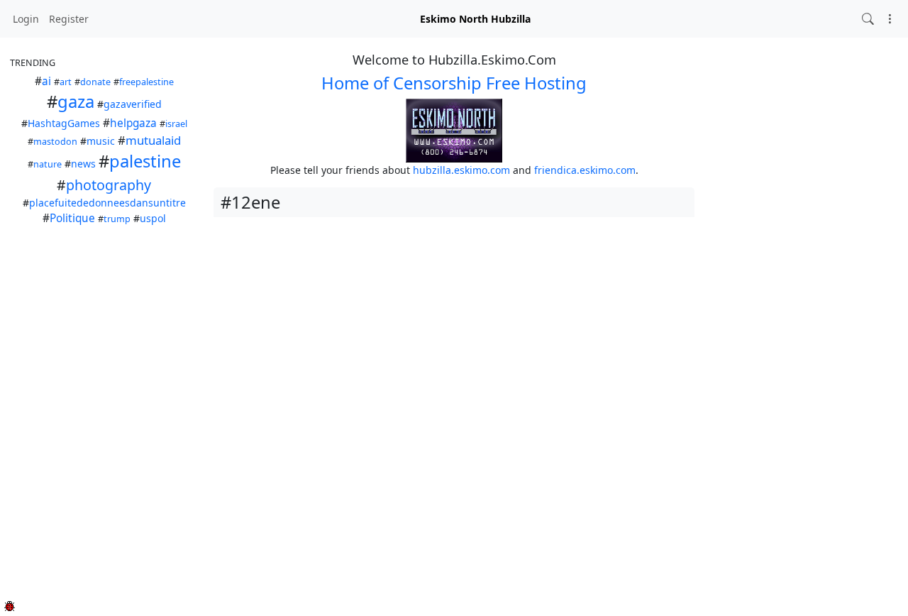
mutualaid (153, 140)
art (66, 82)
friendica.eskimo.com (585, 170)
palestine (145, 161)
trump (117, 219)
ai (46, 81)
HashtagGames (64, 123)
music (101, 141)
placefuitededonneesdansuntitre (107, 202)
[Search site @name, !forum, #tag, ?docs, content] (868, 19)
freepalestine (146, 82)
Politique (72, 218)
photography (108, 184)
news (83, 163)
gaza (75, 101)
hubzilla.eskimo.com (461, 170)
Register (69, 19)
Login (26, 19)
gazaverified (133, 104)
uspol (153, 218)
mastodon (55, 142)
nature (47, 164)
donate (95, 82)
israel (176, 124)
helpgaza (133, 123)
